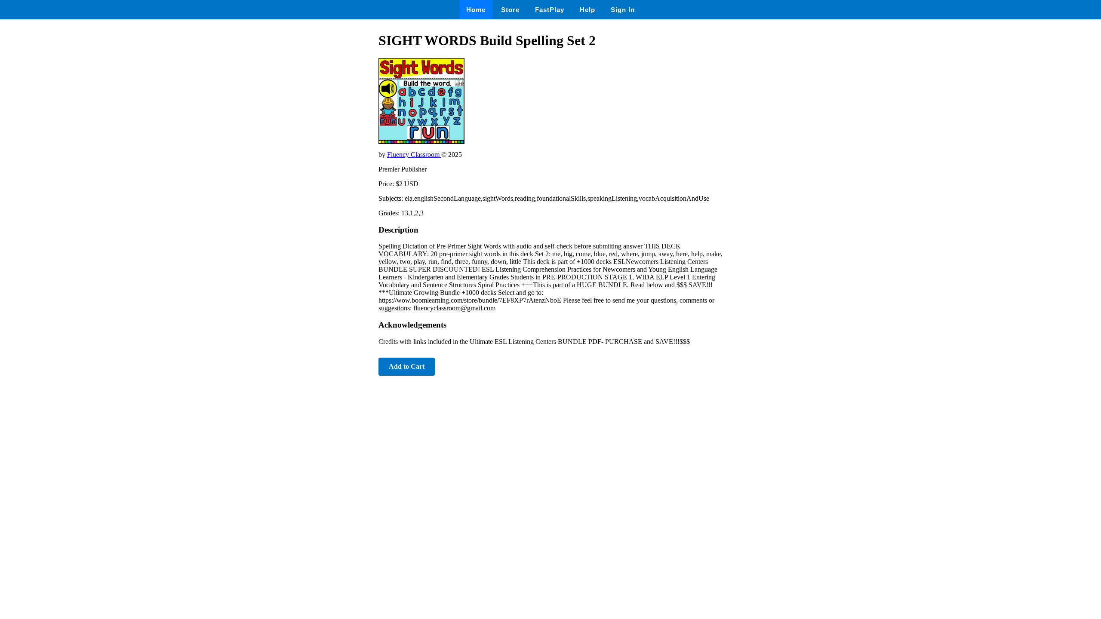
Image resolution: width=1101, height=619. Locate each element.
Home (476, 9)
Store (510, 9)
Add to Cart (406, 366)
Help (587, 9)
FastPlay (549, 9)
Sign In (623, 9)
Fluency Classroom (414, 154)
